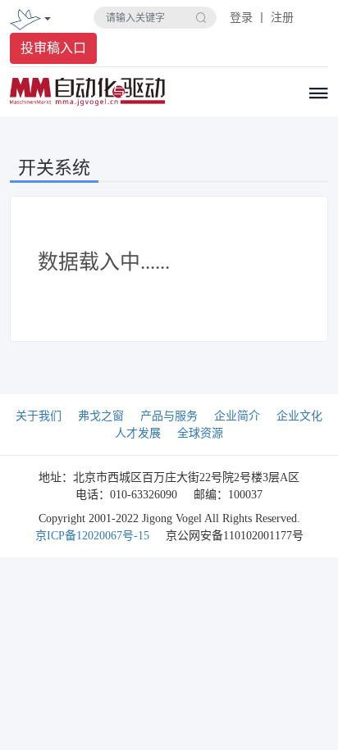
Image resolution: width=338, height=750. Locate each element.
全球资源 (200, 433)
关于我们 (39, 416)
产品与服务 (169, 416)
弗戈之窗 (101, 416)
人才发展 (138, 433)
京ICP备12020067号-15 (92, 536)
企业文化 (299, 416)
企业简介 (237, 416)
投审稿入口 (53, 48)
